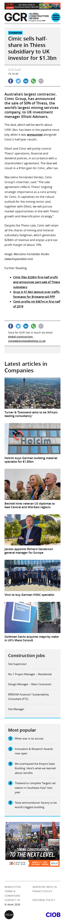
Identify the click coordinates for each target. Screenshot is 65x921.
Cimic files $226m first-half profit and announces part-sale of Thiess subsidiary (36, 282)
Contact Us (12, 900)
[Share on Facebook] (10, 80)
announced (35, 135)
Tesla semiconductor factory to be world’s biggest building (36, 805)
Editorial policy (43, 900)
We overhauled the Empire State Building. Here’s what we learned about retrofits (35, 768)
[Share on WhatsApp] (33, 80)
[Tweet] (18, 80)
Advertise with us (44, 887)
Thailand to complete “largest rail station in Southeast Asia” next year (35, 787)
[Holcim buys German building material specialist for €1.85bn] (32, 438)
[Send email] (41, 80)
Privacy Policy (42, 891)
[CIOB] (46, 914)
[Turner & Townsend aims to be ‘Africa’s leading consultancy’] (32, 393)
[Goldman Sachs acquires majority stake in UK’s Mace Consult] (32, 617)
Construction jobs (26, 655)
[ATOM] (18, 914)
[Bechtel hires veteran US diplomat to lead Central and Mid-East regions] (32, 484)
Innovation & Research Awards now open (34, 751)
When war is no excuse (29, 738)
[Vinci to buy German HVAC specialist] (32, 575)
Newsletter (13, 887)
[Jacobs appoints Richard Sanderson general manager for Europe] (32, 529)
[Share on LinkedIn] (25, 80)
